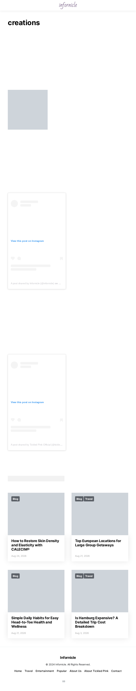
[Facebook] (72, 679)
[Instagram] (55, 679)
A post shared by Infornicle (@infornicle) (32, 283)
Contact (116, 671)
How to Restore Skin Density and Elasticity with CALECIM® (35, 545)
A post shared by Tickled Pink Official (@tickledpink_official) (43, 444)
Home (18, 671)
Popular (62, 671)
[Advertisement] (68, 59)
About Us (75, 671)
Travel (89, 498)
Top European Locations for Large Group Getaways (98, 543)
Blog (15, 498)
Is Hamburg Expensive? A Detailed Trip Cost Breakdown (96, 622)
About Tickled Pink (96, 671)
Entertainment (45, 671)
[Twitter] (81, 679)
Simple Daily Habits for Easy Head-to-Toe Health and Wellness (35, 622)
